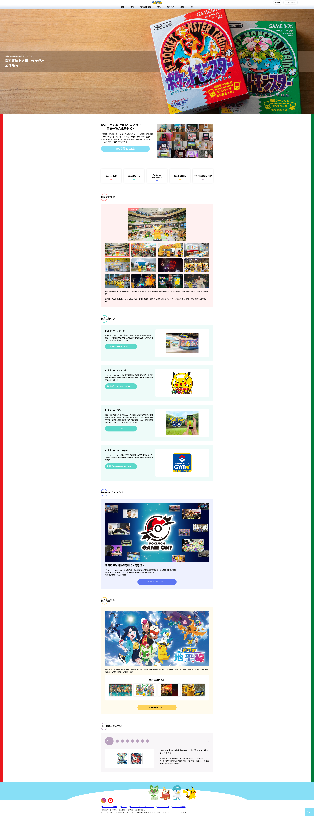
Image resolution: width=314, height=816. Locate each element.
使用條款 (114, 810)
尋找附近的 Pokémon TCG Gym (119, 466)
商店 (122, 7)
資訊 (132, 7)
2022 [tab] (137, 741)
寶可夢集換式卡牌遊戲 (290, 2)
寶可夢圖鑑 (277, 2)
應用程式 (170, 7)
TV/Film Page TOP (155, 707)
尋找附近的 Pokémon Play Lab (118, 386)
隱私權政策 (122, 810)
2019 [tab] (127, 741)
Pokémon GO (119, 428)
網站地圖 (130, 810)
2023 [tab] (142, 741)
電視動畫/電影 (145, 7)
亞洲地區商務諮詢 (140, 810)
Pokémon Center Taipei (118, 346)
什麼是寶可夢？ (105, 810)
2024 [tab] (148, 741)
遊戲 (182, 7)
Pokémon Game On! (155, 582)
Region (309, 812)
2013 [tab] (109, 741)
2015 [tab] (117, 741)
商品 (159, 7)
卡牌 (191, 7)
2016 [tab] (122, 741)
